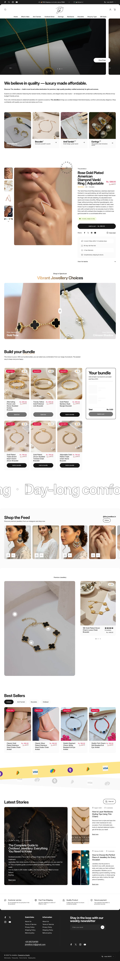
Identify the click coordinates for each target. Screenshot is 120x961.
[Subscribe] (102, 927)
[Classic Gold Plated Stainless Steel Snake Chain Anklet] (17, 724)
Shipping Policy (30, 930)
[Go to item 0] (8, 173)
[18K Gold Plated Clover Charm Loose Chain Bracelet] (15, 614)
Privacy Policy (29, 927)
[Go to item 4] (8, 211)
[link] (107, 520)
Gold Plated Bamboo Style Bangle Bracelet (66, 404)
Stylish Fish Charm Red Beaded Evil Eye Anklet (99, 745)
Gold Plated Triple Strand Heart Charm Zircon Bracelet (12, 458)
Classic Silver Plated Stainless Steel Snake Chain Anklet (42, 746)
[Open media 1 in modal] (43, 206)
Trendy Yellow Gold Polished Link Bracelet (38, 404)
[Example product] (48, 628)
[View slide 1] (96, 639)
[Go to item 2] (8, 186)
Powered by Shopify (24, 955)
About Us (28, 921)
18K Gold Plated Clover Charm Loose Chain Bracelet (91, 630)
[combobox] (110, 2)
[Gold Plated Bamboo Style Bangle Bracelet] (69, 383)
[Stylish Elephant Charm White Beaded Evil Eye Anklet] (74, 724)
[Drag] (60, 311)
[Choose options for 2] (13, 555)
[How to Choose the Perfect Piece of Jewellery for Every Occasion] (80, 867)
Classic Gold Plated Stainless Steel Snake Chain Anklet (14, 746)
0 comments (27, 840)
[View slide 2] (98, 639)
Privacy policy (15, 958)
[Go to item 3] (8, 198)
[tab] (9, 702)
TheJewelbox (82, 169)
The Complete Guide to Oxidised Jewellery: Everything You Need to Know (28, 848)
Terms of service (23, 958)
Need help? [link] (112, 232)
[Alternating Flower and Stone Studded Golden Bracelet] (16, 383)
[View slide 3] (100, 639)
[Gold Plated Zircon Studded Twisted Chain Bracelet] (43, 436)
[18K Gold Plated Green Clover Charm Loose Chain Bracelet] (31, 642)
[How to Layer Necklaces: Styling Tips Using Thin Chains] (80, 825)
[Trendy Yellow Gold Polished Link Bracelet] (43, 383)
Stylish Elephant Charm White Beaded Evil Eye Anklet (69, 746)
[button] (109, 628)
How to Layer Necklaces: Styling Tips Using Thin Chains (102, 814)
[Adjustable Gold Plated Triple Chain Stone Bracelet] (69, 436)
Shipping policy (31, 958)
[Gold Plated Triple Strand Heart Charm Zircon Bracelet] (16, 436)
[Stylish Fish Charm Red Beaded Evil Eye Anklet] (102, 724)
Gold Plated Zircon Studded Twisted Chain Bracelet (39, 458)
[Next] (109, 68)
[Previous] (10, 68)
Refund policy (29, 933)
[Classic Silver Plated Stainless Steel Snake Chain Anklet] (46, 724)
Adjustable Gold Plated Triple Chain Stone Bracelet (66, 458)
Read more (12, 880)
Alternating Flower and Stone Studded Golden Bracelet (12, 406)
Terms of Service (30, 924)
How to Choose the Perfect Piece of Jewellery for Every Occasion (104, 857)
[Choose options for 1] (8, 555)
